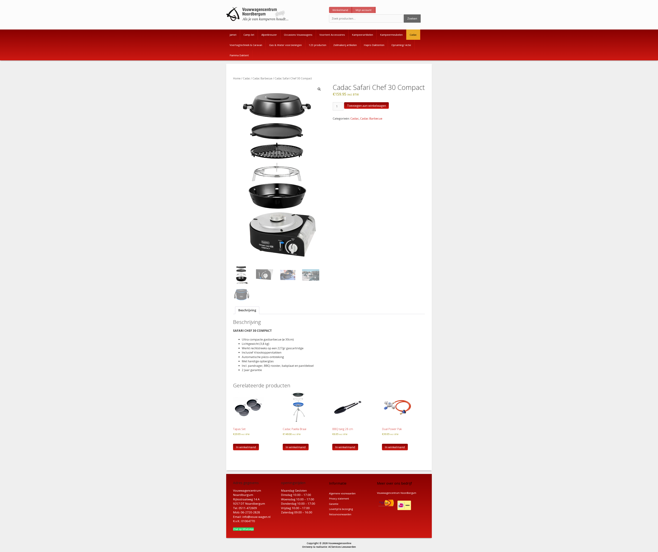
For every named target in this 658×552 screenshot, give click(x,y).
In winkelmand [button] (246, 447)
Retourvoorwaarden (340, 514)
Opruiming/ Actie (401, 45)
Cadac (413, 34)
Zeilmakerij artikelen (345, 45)
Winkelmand (340, 10)
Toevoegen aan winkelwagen (366, 106)
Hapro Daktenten (374, 45)
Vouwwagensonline (339, 543)
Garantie (333, 504)
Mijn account (363, 10)
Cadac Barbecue (262, 78)
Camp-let (248, 34)
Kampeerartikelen (362, 34)
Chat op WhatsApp (243, 529)
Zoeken (412, 18)
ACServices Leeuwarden (342, 546)
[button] (319, 89)
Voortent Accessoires (332, 34)
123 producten (317, 45)
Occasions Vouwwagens (298, 34)
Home (237, 78)
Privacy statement (339, 498)
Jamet (233, 34)
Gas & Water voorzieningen (285, 45)
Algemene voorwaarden (342, 493)
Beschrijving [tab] (247, 310)
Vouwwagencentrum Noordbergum (396, 493)
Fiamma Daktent (239, 55)
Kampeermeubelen (391, 34)
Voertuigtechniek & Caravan (246, 45)
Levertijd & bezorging (341, 509)
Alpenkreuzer (269, 34)
